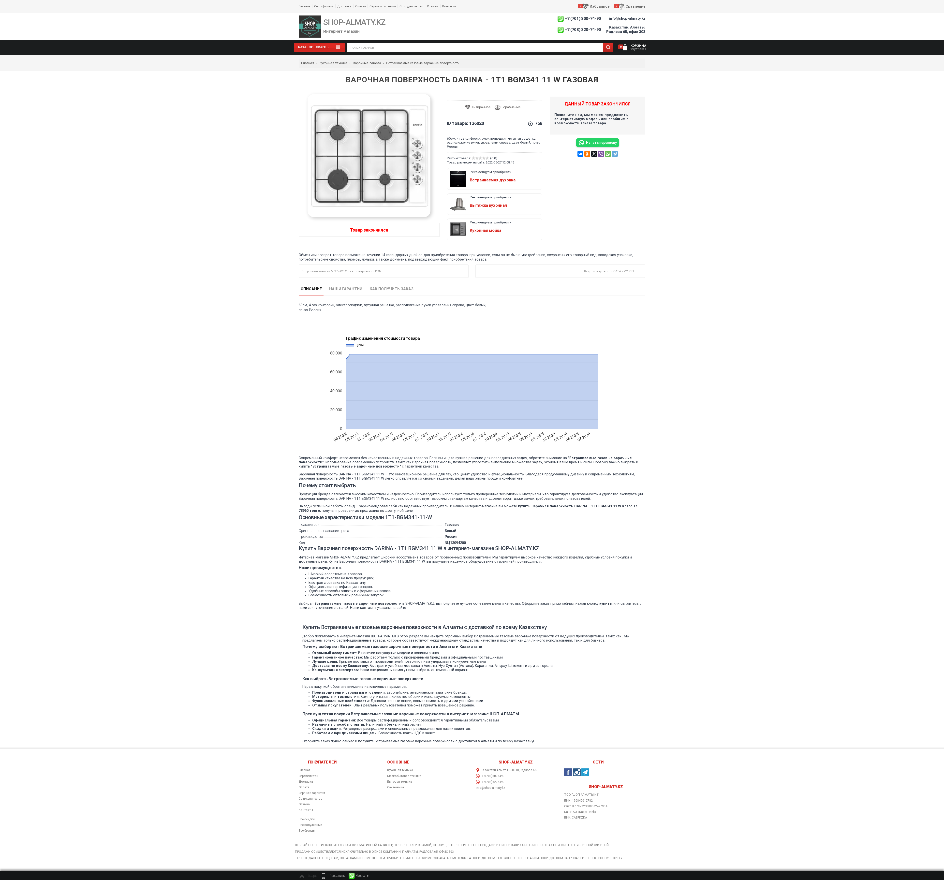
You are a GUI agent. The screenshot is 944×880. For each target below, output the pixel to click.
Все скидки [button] (307, 819)
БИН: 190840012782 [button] (578, 800)
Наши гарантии (345, 289)
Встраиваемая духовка (493, 179)
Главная (304, 6)
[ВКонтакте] (580, 154)
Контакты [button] (306, 810)
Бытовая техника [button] (399, 781)
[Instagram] (577, 772)
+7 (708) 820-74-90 (583, 29)
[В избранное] (479, 107)
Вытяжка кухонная (488, 205)
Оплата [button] (304, 787)
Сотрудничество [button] (311, 798)
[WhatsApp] (608, 154)
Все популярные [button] (310, 825)
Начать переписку (601, 143)
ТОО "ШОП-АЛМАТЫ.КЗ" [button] (582, 794)
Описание (311, 289)
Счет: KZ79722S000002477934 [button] (585, 806)
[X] (594, 154)
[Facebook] (568, 772)
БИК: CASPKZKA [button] (575, 817)
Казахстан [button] (488, 770)
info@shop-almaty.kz (627, 18)
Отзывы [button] (304, 804)
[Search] (608, 47)
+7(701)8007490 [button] (492, 776)
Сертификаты (324, 6)
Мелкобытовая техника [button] (404, 776)
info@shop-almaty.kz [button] (490, 788)
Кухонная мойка (485, 230)
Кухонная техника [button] (400, 770)
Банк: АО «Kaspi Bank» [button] (580, 812)
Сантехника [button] (395, 787)
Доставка (344, 6)
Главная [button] (304, 770)
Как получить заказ (391, 289)
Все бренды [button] (307, 830)
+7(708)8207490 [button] (492, 782)
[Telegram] (615, 154)
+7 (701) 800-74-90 (583, 18)
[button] (332, 876)
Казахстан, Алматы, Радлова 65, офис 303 (625, 29)
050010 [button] (514, 770)
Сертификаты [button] (308, 776)
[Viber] (601, 154)
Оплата (360, 6)
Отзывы (433, 6)
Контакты (449, 6)
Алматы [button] (502, 770)
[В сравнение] (509, 107)
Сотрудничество (411, 6)
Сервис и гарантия (382, 6)
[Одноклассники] (587, 154)
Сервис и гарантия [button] (312, 793)
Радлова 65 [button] (528, 770)
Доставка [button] (306, 781)
